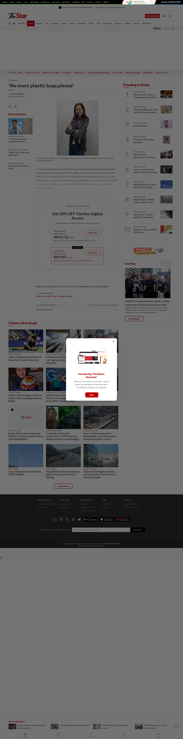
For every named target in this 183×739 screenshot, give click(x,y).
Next (91, 395)
